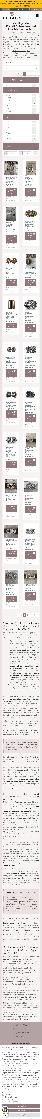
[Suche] (26, 9)
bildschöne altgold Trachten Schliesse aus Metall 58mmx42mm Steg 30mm (11, 497)
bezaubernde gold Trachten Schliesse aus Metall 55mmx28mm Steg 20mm (29, 451)
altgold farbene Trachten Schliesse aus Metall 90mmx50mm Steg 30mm (30, 225)
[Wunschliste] (29, 9)
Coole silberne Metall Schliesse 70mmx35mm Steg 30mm (30, 586)
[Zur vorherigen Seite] (18, 74)
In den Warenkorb (11, 192)
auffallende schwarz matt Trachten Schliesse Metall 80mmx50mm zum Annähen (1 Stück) (30, 406)
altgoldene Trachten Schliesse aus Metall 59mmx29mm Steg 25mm (10, 272)
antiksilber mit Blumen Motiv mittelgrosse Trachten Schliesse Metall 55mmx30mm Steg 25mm (11, 361)
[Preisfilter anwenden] (35, 153)
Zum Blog (6, 9)
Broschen (31, 46)
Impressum (6, 1084)
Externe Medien (11, 1097)
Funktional (9, 1099)
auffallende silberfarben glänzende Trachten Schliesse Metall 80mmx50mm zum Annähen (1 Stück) (11, 452)
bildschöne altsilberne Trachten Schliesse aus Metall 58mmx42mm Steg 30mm (29, 498)
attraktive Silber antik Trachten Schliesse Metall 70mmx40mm (11, 404)
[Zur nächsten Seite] (37, 74)
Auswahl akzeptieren (21, 1115)
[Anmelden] (19, 9)
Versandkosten (10, 200)
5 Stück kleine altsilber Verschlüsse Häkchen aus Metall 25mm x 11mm (29, 179)
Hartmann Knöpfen (21, 51)
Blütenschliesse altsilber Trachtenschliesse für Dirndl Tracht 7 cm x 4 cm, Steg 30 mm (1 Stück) (30, 543)
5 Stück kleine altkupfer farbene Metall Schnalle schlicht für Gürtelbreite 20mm (11, 179)
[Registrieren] (23, 9)
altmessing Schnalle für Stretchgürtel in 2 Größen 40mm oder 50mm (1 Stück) (11, 315)
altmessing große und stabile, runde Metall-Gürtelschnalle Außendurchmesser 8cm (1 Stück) (30, 272)
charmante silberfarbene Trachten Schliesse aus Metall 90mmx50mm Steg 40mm (10, 588)
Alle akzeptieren (21, 1106)
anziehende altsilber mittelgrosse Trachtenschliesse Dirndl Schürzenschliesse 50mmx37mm (30, 361)
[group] (11, 168)
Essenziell (8, 1092)
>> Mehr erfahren (26, 58)
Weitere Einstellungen (10, 1102)
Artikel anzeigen (11, 326)
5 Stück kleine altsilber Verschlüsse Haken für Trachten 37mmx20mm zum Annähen (10, 225)
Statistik (8, 1095)
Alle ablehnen (21, 1110)
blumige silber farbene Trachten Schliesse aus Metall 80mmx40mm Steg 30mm (11, 543)
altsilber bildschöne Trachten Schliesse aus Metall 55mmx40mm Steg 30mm (29, 316)
